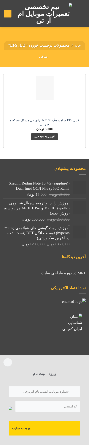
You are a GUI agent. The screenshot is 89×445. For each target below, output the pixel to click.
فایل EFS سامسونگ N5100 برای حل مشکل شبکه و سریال (44, 122)
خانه (78, 45)
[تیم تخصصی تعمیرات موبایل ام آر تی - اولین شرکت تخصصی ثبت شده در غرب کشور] (43, 13)
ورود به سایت (21, 428)
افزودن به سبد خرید (44, 136)
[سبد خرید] (7, 13)
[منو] (81, 13)
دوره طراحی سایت (56, 273)
